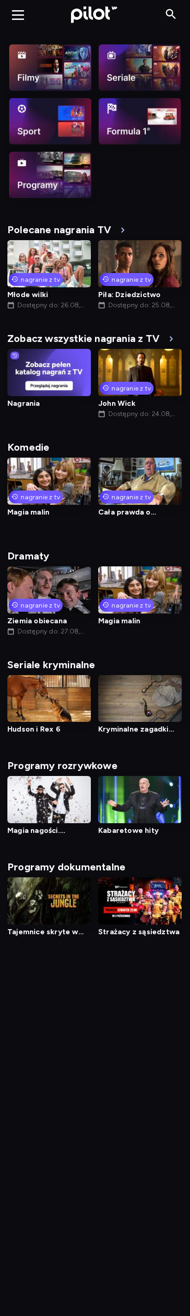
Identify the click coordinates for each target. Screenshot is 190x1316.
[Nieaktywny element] (50, 67)
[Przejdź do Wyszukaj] (171, 14)
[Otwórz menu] (18, 15)
